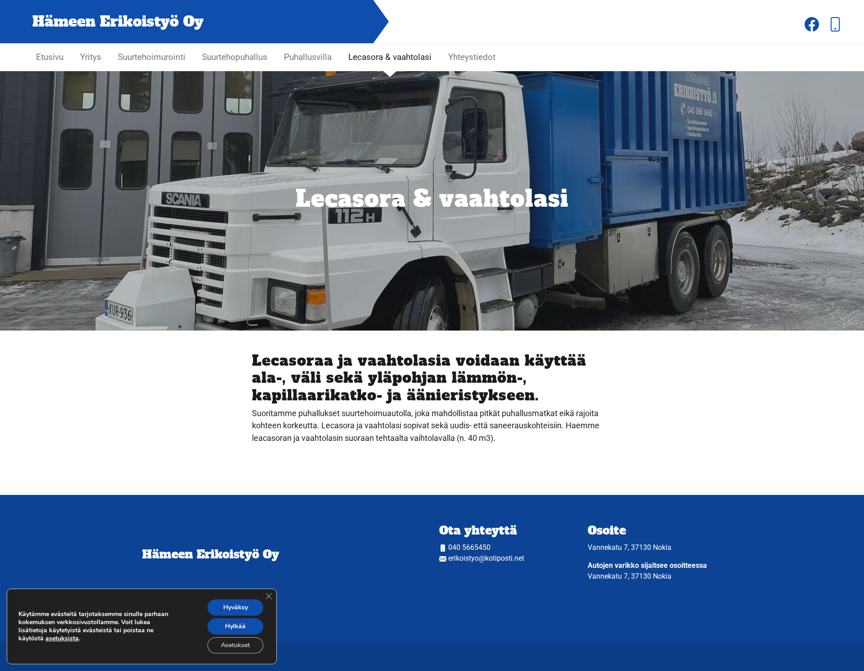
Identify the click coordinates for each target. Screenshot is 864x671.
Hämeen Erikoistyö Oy (210, 554)
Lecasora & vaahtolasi (390, 57)
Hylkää (235, 626)
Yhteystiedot (471, 57)
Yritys (90, 57)
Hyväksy (235, 607)
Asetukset (235, 645)
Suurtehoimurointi (151, 57)
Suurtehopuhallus (234, 57)
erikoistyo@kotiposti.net (486, 558)
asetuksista (62, 639)
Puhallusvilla (308, 57)
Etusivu (49, 57)
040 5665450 (469, 547)
